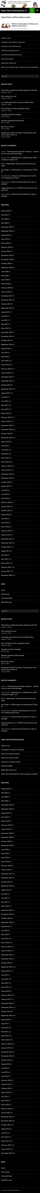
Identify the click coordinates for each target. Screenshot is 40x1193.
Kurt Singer (5, 170)
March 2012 (5, 527)
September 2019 (6, 231)
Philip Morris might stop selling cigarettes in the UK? (19, 90)
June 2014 (4, 450)
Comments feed (6, 598)
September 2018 (6, 267)
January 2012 (5, 535)
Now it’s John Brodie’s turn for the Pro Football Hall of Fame (18, 177)
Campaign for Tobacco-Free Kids (13, 42)
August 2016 (5, 348)
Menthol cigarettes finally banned (12, 120)
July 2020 (4, 219)
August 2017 (5, 312)
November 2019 (6, 227)
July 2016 (4, 352)
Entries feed (5, 594)
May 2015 (4, 405)
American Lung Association (11, 46)
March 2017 (5, 328)
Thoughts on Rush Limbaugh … (11, 114)
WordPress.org (6, 602)
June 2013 (4, 494)
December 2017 (6, 296)
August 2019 (5, 235)
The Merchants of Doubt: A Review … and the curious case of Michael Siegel (19, 152)
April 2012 (5, 523)
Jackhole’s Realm (7, 59)
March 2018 (5, 284)
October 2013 (6, 482)
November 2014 (6, 429)
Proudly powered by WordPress (10, 1190)
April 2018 (5, 280)
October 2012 (6, 510)
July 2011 (4, 555)
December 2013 (6, 474)
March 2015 (5, 413)
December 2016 (6, 332)
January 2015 (5, 421)
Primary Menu (37, 10)
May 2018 (4, 276)
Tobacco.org (6, 38)
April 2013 (5, 498)
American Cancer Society (10, 50)
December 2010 (6, 575)
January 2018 (5, 292)
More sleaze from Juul (8, 96)
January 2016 (5, 373)
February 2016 (6, 369)
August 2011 (5, 551)
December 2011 (6, 539)
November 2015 (6, 381)
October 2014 (6, 433)
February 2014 (6, 466)
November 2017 (6, 300)
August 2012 (5, 514)
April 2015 (5, 409)
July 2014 (4, 446)
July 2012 (4, 518)
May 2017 (4, 324)
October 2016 (6, 340)
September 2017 (6, 308)
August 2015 (5, 393)
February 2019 (6, 247)
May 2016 (4, 357)
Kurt (2, 164)
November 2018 (6, 259)
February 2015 (6, 417)
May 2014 (4, 454)
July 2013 (4, 490)
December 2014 (6, 425)
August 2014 (5, 442)
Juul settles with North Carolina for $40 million (17, 102)
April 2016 (5, 361)
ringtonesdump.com (8, 188)
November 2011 (6, 543)
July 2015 (4, 397)
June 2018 (4, 271)
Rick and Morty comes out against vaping (15, 108)
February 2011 (6, 567)
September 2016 (6, 344)
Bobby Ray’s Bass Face (8, 63)
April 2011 (5, 559)
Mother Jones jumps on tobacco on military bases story (25, 25)
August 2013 (5, 486)
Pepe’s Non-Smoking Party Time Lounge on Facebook (20, 67)
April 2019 (5, 239)
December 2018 (6, 255)
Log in (3, 590)
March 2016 (5, 365)
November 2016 (6, 336)
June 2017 (4, 320)
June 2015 (4, 401)
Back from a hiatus (7, 127)
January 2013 (5, 506)
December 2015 (6, 377)
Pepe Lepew (23, 28)
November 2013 (6, 478)
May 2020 (4, 223)
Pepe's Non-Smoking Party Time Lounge (15, 10)
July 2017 (4, 316)
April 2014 (5, 458)
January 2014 (5, 470)
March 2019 (5, 243)
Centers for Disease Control (11, 55)
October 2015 (6, 385)
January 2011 (5, 571)
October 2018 (6, 263)
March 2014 (5, 462)
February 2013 (6, 502)
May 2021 (4, 215)
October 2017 (6, 304)
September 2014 (6, 438)
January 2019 (5, 251)
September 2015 (6, 389)
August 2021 (5, 211)
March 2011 (5, 563)
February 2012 (6, 531)
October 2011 (6, 547)
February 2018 (6, 288)
